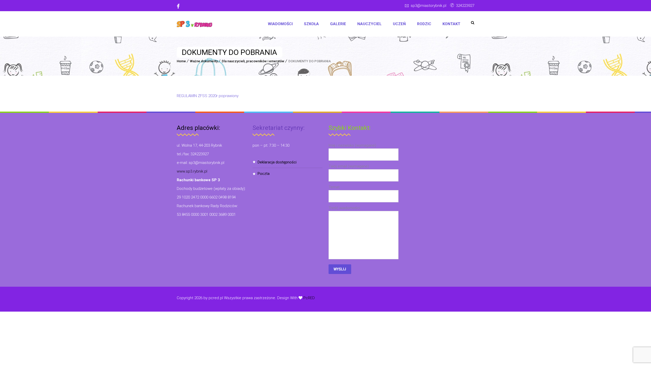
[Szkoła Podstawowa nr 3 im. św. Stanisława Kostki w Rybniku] (194, 24)
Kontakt (451, 24)
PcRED (308, 298)
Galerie (338, 24)
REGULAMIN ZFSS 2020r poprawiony (208, 96)
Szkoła (311, 24)
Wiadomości (280, 24)
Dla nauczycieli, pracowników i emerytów (253, 61)
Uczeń (399, 24)
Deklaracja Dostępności (277, 162)
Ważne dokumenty (204, 61)
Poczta (264, 173)
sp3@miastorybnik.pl (428, 5)
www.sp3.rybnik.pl (192, 171)
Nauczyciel (369, 24)
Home (181, 61)
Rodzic (424, 24)
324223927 (465, 5)
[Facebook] (180, 6)
